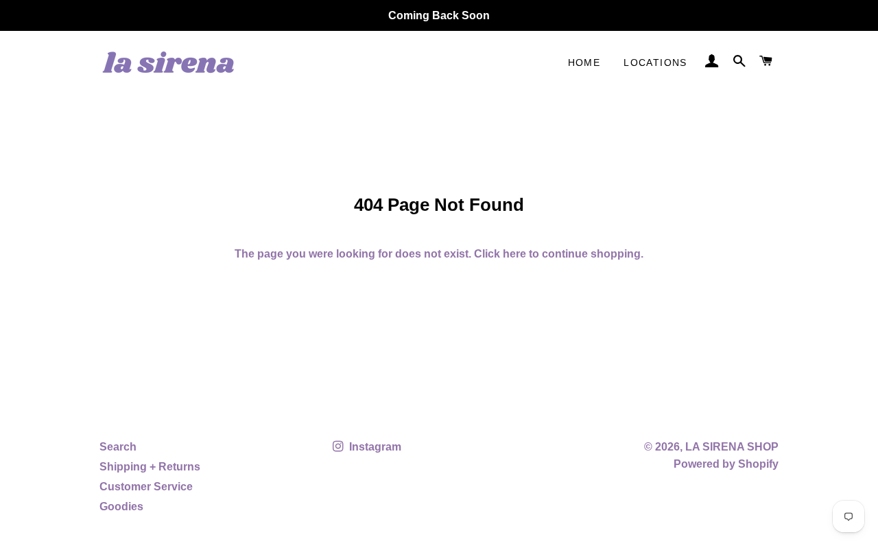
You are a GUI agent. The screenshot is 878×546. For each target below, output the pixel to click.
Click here (500, 254)
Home (584, 62)
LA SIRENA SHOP (732, 447)
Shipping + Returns (149, 467)
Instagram (373, 447)
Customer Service (146, 486)
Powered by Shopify (726, 464)
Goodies (121, 506)
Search (118, 447)
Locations (655, 62)
